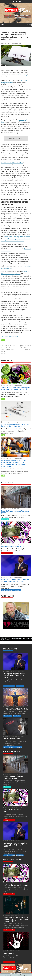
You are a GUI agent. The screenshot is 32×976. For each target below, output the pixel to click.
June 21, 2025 (5, 508)
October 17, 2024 (6, 458)
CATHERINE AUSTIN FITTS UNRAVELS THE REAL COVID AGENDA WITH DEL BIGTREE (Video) (8, 350)
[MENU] (30, 24)
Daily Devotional (8, 715)
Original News (5, 519)
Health (2, 339)
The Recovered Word (7, 553)
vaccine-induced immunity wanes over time (17, 236)
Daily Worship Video (9, 747)
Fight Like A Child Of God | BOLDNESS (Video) (25, 348)
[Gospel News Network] (2, 24)
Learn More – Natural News (9, 336)
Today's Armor (17, 590)
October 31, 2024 (6, 385)
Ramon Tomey (22, 75)
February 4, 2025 (6, 544)
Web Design (7, 975)
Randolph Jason (17, 43)
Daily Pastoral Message (7, 590)
